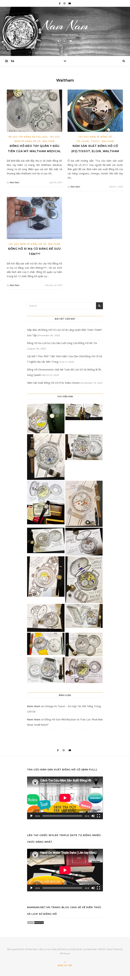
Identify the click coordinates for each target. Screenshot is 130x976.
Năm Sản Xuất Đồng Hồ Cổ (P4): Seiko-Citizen (53, 382)
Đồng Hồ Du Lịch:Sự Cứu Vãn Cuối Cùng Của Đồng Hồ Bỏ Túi (62, 343)
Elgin (85, 141)
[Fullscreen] (98, 816)
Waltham (48, 141)
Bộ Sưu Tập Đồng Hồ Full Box (28, 136)
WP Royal (65, 953)
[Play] (31, 816)
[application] (65, 798)
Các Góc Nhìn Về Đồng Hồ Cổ (27, 244)
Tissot (95, 141)
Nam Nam (65, 25)
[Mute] (93, 816)
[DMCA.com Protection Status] (65, 922)
